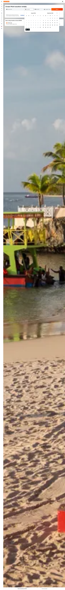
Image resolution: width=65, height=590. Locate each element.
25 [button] (31, 27)
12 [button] (33, 22)
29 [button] (40, 27)
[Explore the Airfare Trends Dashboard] (1, 15)
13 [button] (35, 22)
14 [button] (45, 22)
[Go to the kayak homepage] (6, 1)
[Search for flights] (1, 4)
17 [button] (52, 22)
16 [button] (50, 22)
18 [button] (54, 22)
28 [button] (37, 27)
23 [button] (26, 27)
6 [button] (35, 20)
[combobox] (15, 9)
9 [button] (26, 22)
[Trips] (1, 24)
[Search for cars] (1, 8)
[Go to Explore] (1, 19)
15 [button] (40, 22)
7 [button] (45, 20)
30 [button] (26, 29)
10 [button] (28, 22)
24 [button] (28, 27)
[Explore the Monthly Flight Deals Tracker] (1, 17)
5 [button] (33, 20)
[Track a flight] (1, 21)
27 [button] (35, 27)
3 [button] (52, 18)
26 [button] (33, 27)
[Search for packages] (1, 10)
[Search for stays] (1, 6)
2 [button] (26, 20)
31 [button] (28, 29)
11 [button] (54, 20)
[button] (2, 1)
